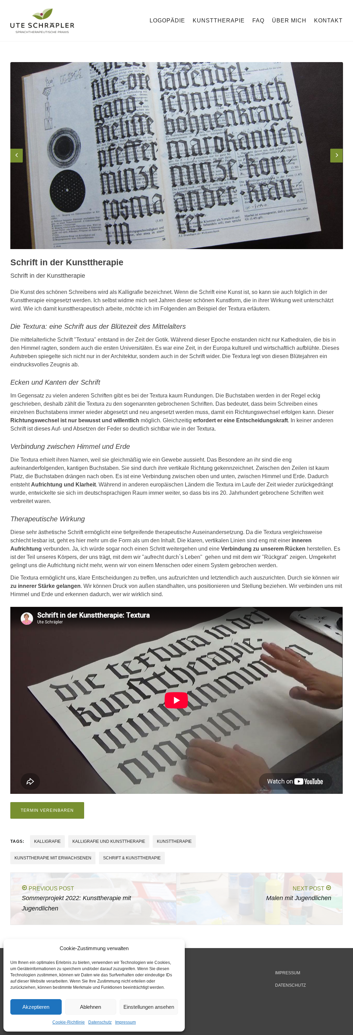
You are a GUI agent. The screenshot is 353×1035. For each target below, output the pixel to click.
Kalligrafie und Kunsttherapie (108, 841)
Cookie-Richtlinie (68, 1022)
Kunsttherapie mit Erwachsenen (52, 858)
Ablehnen (90, 1007)
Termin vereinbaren (47, 810)
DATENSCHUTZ (290, 985)
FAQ (258, 20)
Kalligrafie (47, 841)
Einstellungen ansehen (148, 1007)
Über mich (289, 20)
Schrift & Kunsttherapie (132, 858)
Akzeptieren (35, 1007)
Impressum (125, 1022)
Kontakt (328, 20)
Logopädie (167, 20)
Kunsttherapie (219, 20)
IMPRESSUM (287, 972)
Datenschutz (100, 1022)
